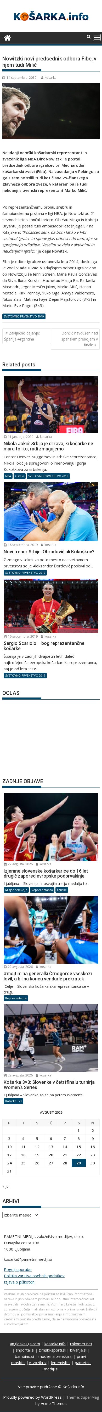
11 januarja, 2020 (20, 436)
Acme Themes (54, 1403)
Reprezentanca (42, 890)
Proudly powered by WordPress (32, 1397)
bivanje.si (78, 1350)
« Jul (5, 1186)
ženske (62, 890)
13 (51, 1146)
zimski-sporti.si (52, 1350)
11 (23, 1146)
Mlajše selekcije (16, 890)
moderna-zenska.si (55, 1356)
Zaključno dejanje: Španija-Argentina (22, 336)
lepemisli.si (60, 1362)
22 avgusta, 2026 (20, 864)
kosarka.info (55, 1343)
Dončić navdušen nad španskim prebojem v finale (79, 339)
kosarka (50, 77)
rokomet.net (81, 1343)
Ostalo (19, 476)
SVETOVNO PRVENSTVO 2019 (24, 316)
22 (78, 1154)
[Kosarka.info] (7, 37)
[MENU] (97, 37)
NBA (8, 476)
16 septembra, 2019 (22, 545)
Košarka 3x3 (13, 1101)
